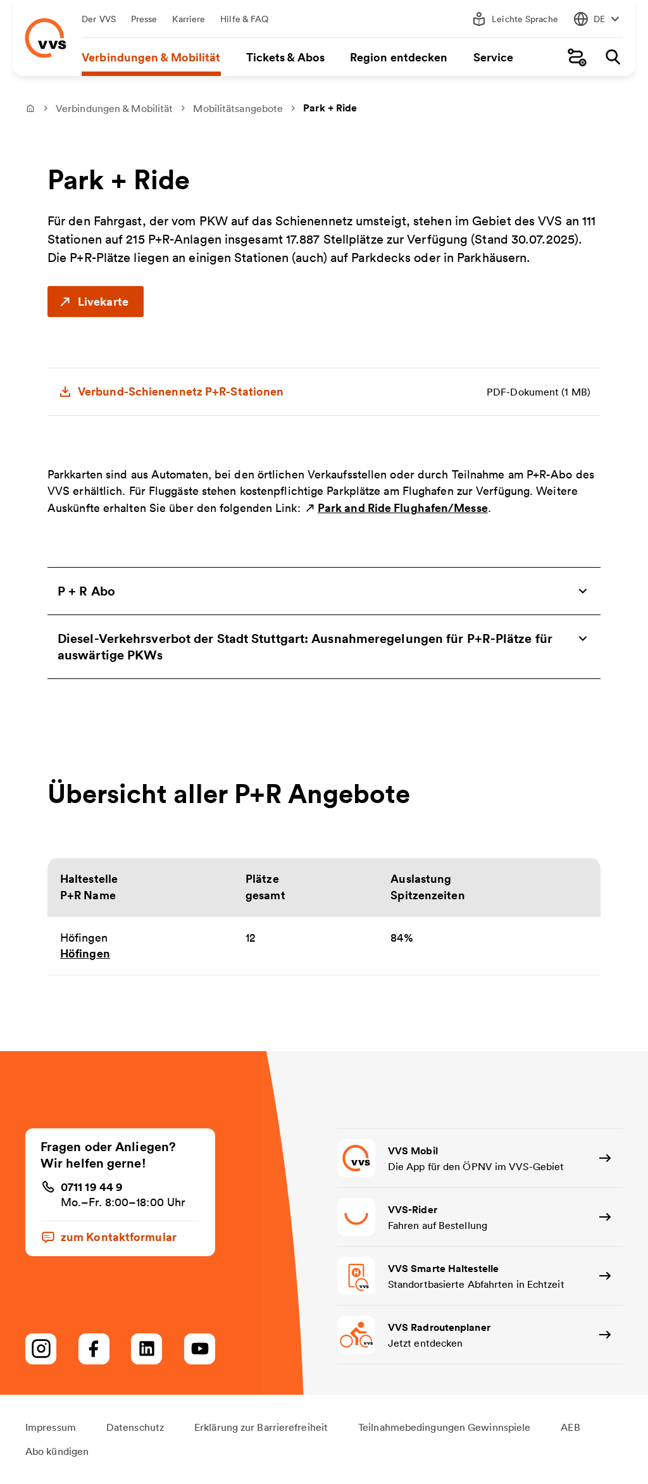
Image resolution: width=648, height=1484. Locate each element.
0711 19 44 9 (92, 1186)
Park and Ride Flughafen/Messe (403, 507)
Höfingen (85, 953)
